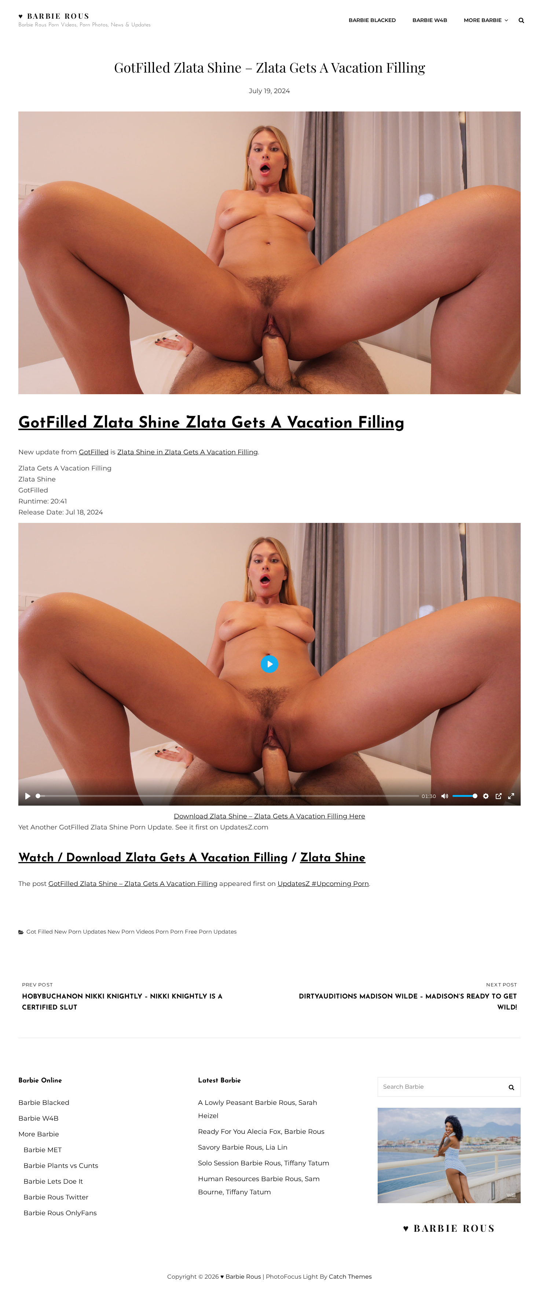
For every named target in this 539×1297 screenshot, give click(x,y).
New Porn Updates (80, 931)
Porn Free (183, 931)
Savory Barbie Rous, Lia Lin (242, 1147)
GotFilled (94, 452)
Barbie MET (42, 1150)
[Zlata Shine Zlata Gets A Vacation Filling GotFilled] (269, 252)
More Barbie (483, 20)
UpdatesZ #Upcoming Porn (323, 884)
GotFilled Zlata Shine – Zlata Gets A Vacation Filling (132, 884)
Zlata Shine (333, 858)
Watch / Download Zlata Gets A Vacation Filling (153, 858)
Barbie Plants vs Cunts (60, 1166)
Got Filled (39, 931)
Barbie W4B (429, 20)
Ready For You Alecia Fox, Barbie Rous (261, 1132)
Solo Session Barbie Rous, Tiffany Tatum (263, 1163)
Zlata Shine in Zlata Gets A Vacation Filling (187, 452)
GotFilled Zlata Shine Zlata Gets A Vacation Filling (211, 424)
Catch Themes (350, 1276)
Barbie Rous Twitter (55, 1197)
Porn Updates (217, 931)
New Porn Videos (130, 931)
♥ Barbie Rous (54, 16)
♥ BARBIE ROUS (449, 1227)
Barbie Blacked (372, 20)
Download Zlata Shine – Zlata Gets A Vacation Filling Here (269, 816)
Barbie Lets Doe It (53, 1181)
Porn (162, 931)
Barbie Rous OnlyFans (60, 1213)
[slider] (227, 795)
